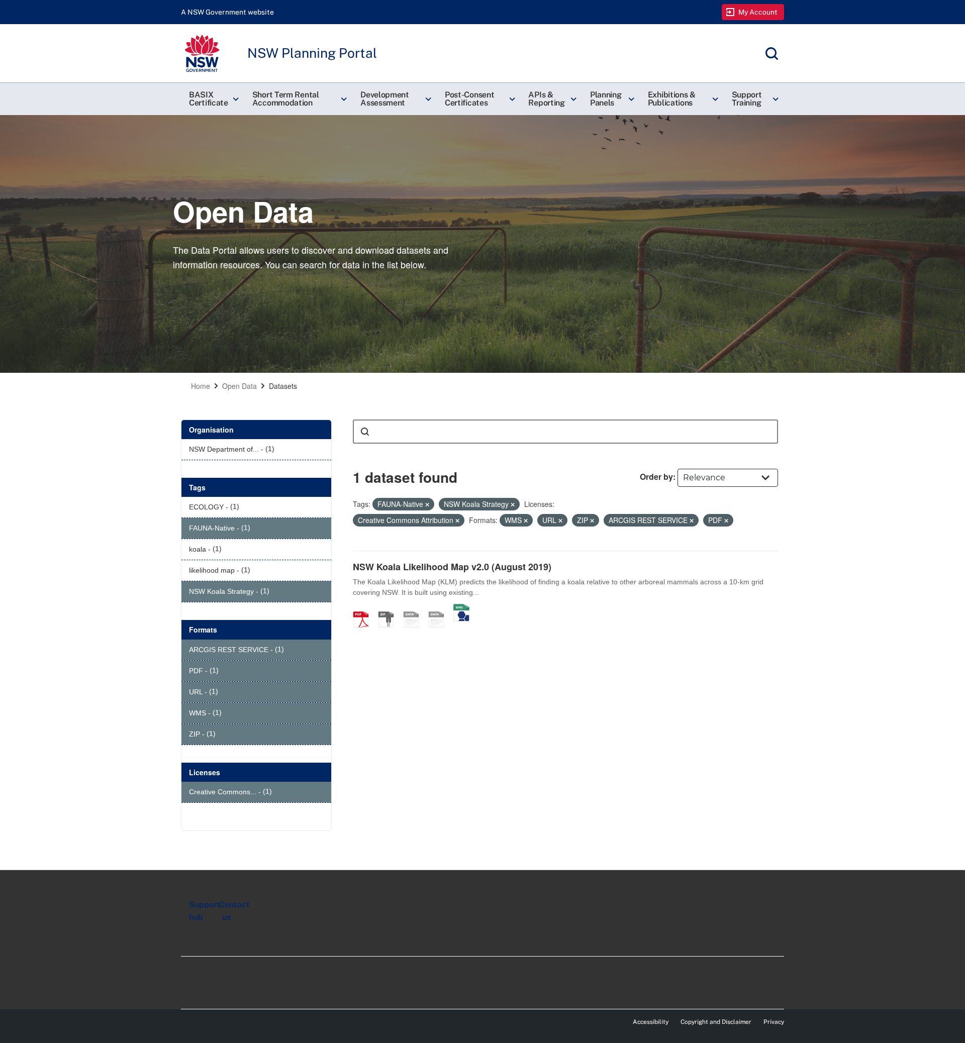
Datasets (283, 386)
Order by (656, 476)
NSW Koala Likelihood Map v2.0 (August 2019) (452, 566)
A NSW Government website (227, 12)
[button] (212, 99)
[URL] (414, 609)
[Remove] (427, 504)
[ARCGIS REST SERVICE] (439, 609)
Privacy (773, 1021)
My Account (758, 12)
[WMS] (461, 609)
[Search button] (365, 432)
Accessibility (650, 1021)
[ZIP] (389, 609)
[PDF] (364, 609)
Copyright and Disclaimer (716, 1021)
